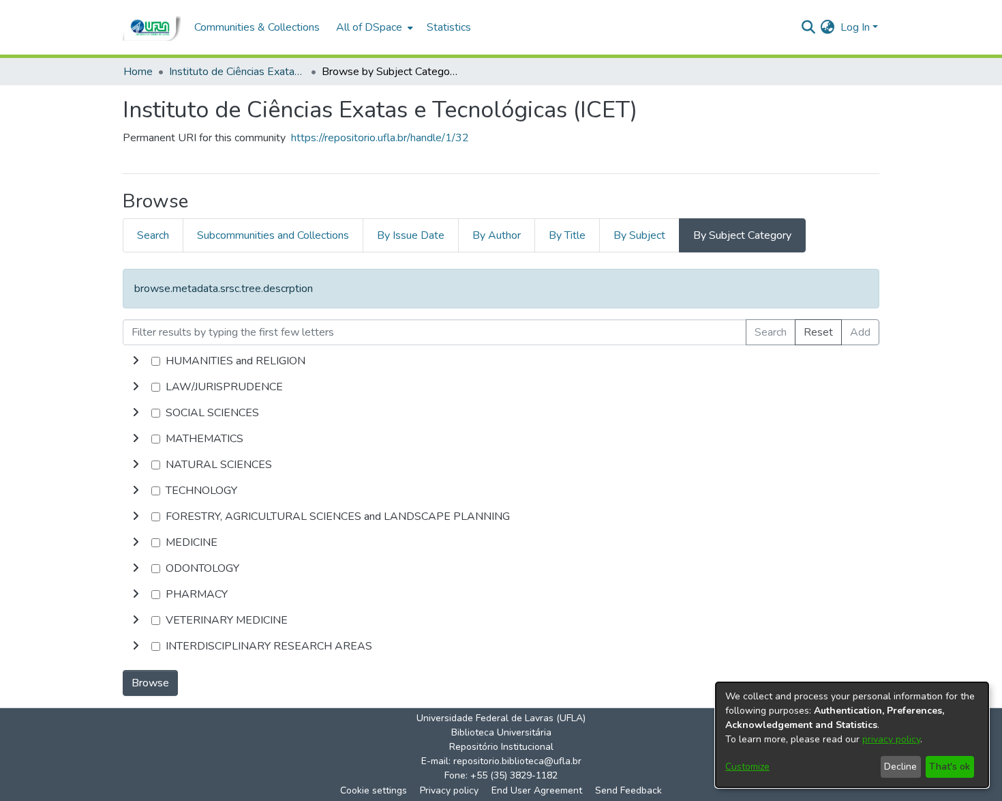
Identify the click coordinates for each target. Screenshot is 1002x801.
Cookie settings (373, 790)
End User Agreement (536, 790)
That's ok (949, 766)
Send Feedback (628, 790)
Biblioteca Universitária (501, 732)
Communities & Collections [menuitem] (257, 27)
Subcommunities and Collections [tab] (273, 235)
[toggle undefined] (136, 361)
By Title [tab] (567, 235)
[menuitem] (373, 27)
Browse (150, 682)
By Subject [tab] (639, 235)
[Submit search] (808, 27)
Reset (818, 332)
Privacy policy (449, 790)
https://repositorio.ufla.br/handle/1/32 (380, 137)
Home (138, 71)
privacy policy (891, 739)
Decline (900, 766)
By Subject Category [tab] (742, 235)
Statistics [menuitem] (449, 27)
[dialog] (852, 734)
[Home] (152, 27)
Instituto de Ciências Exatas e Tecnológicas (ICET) (237, 71)
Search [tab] (153, 235)
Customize (747, 766)
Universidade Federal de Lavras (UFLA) (501, 718)
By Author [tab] (496, 235)
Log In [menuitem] (855, 27)
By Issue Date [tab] (410, 235)
